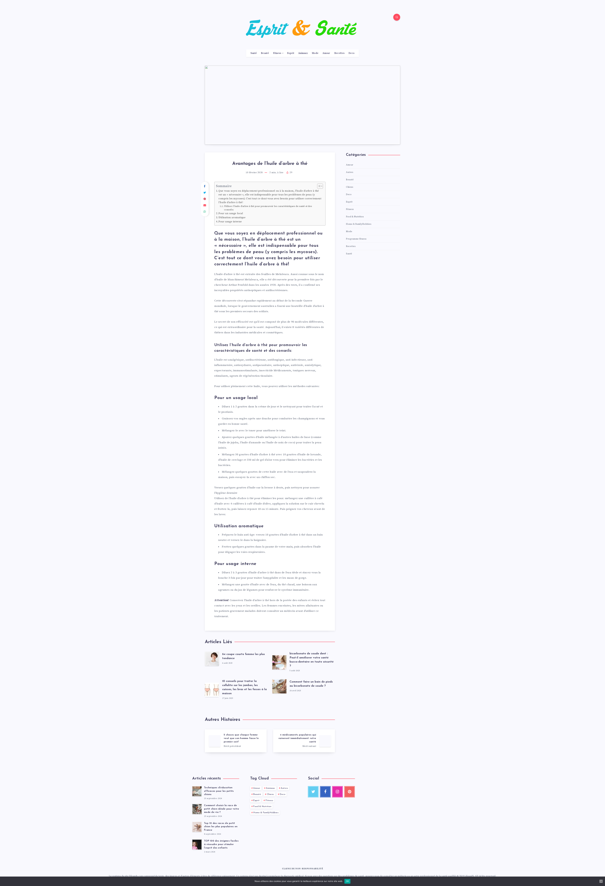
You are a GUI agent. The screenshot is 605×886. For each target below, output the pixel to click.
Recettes (339, 53)
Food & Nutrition (355, 216)
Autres (349, 172)
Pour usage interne (230, 221)
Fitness (277, 53)
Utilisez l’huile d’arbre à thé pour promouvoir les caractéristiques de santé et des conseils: (268, 208)
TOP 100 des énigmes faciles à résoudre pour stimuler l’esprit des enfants (221, 844)
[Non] (601, 881)
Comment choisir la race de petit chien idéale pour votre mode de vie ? (221, 809)
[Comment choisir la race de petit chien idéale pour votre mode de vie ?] (197, 809)
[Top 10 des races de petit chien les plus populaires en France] (197, 827)
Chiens (349, 187)
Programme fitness (356, 238)
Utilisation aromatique (232, 217)
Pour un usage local (231, 213)
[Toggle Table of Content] (318, 186)
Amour (326, 53)
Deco (351, 53)
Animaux (303, 53)
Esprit (290, 53)
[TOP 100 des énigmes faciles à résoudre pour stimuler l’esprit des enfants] (197, 845)
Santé (254, 53)
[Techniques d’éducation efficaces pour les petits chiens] (197, 791)
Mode (315, 53)
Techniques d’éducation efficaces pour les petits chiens (219, 791)
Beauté (265, 53)
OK (347, 881)
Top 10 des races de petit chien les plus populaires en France (220, 826)
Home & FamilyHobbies (358, 224)
